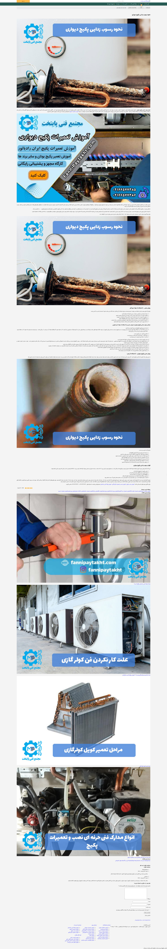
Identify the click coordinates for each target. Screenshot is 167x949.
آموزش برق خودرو (71, 491)
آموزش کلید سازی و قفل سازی (72, 939)
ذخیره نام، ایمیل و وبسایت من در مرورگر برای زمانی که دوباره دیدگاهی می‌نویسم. (132, 910)
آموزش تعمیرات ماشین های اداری (72, 941)
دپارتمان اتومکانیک (107, 925)
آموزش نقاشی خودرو (103, 932)
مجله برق (148, 860)
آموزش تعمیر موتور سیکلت (102, 935)
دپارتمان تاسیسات (77, 925)
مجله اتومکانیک (134, 860)
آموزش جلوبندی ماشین (103, 937)
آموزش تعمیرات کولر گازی (73, 932)
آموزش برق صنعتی (106, 491)
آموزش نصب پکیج (130, 484)
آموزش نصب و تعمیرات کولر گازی (119, 484)
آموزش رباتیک (95, 491)
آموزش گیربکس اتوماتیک (103, 938)
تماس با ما (125, 4)
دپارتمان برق (94, 925)
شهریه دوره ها (110, 4)
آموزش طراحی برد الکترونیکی (88, 932)
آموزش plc (100, 491)
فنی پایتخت (148, 7)
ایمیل (148, 904)
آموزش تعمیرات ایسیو (63, 491)
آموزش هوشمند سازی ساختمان (87, 940)
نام (149, 901)
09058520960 (138, 920)
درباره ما (118, 4)
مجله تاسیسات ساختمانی (132, 7)
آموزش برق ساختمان (114, 491)
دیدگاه (148, 899)
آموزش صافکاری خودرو (103, 934)
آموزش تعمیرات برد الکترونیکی (124, 491)
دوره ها (141, 4)
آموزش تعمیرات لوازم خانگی (135, 491)
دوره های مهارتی (78, 935)
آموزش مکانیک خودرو (79, 491)
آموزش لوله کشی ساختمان (105, 484)
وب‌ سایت (148, 907)
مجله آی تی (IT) (127, 860)
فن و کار (147, 4)
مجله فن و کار (133, 4)
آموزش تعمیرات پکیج (74, 111)
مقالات (141, 7)
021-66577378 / (146, 920)
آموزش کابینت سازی (74, 937)
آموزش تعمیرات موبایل (145, 491)
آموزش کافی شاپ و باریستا (73, 942)
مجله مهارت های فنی (119, 860)
